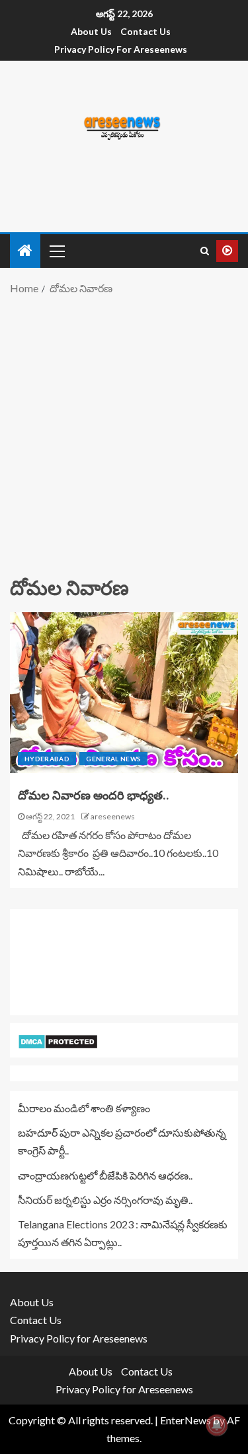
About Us (91, 31)
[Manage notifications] (216, 1425)
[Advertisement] (124, 433)
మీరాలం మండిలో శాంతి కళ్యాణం (84, 1108)
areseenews (113, 816)
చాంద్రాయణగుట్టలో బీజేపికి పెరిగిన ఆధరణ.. (105, 1175)
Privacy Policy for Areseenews (120, 49)
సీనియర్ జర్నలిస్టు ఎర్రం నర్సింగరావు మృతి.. (105, 1199)
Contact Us (145, 31)
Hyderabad (46, 759)
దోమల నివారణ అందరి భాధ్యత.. (93, 795)
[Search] (204, 250)
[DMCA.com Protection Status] (58, 1040)
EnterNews (185, 1420)
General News (113, 759)
